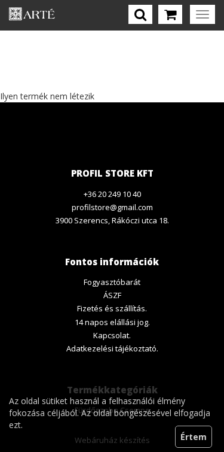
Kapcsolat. (112, 335)
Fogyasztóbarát (112, 282)
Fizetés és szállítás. (112, 308)
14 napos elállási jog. (112, 322)
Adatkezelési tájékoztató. (112, 348)
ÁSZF (112, 295)
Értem (193, 436)
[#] (32, 15)
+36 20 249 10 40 (112, 194)
